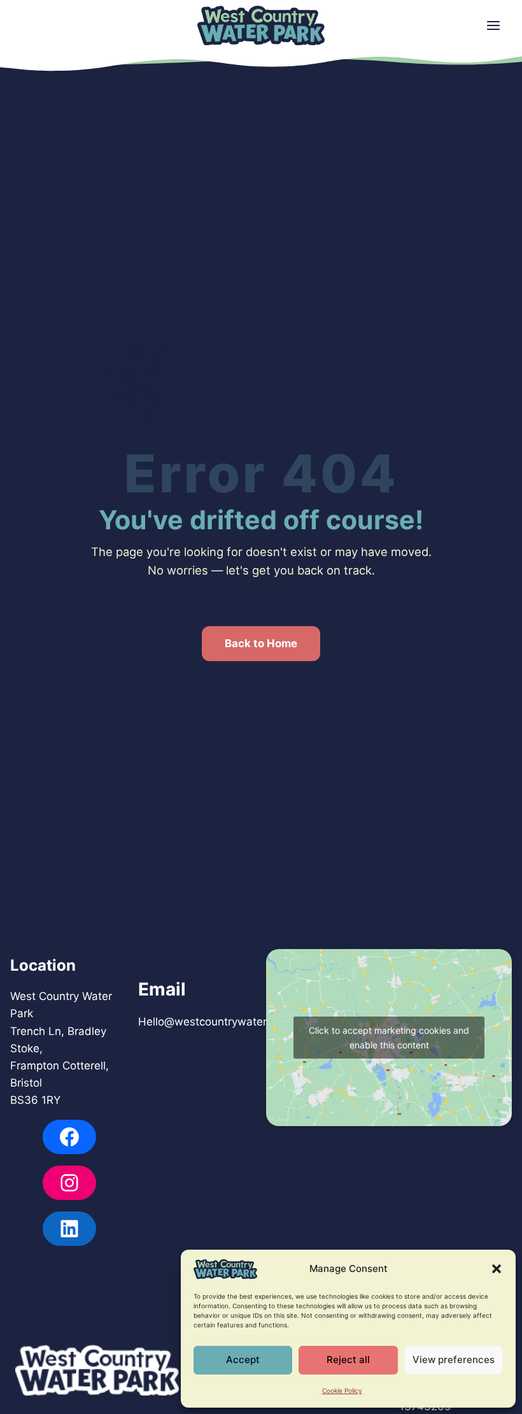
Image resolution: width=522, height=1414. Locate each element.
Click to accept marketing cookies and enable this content (389, 1037)
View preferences (454, 1359)
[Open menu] (493, 26)
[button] (496, 1268)
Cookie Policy (342, 1390)
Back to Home (261, 643)
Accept (243, 1359)
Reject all (348, 1359)
